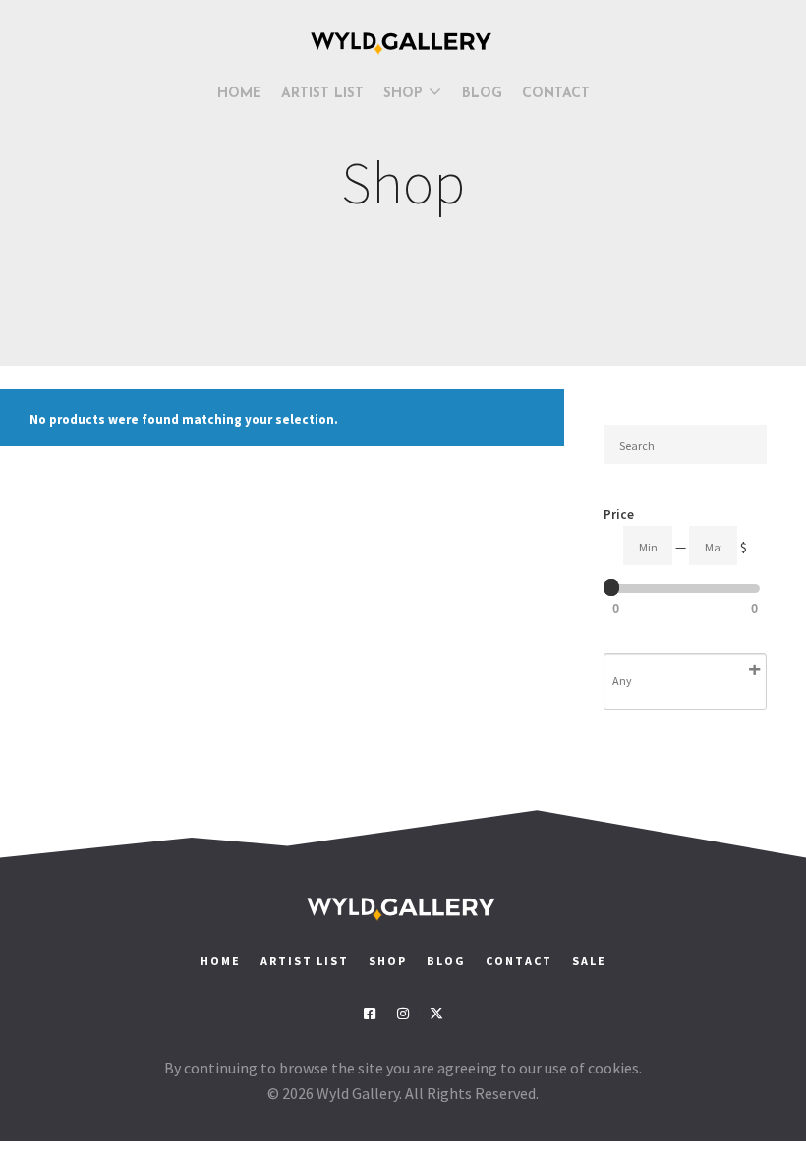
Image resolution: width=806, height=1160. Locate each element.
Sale (589, 961)
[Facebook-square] (369, 1013)
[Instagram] (403, 1013)
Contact (521, 961)
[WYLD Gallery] (403, 43)
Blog (446, 961)
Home (221, 961)
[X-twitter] (436, 1013)
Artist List (304, 961)
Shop (388, 961)
